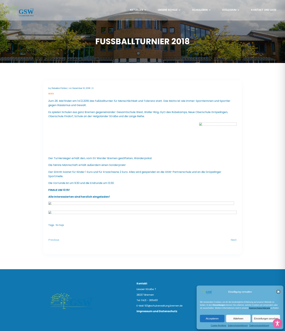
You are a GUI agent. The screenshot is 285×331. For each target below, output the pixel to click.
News (51, 93)
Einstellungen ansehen (266, 318)
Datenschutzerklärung (238, 325)
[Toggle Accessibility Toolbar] (277, 323)
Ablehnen (238, 318)
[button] (278, 291)
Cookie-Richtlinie (218, 325)
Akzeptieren (212, 318)
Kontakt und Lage (263, 10)
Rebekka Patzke (59, 88)
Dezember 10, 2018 (81, 88)
